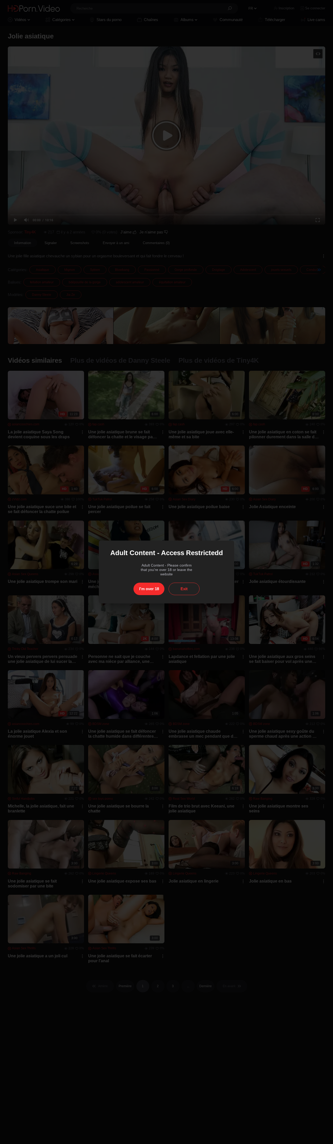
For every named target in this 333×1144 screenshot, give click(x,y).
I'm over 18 (149, 589)
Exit (184, 589)
